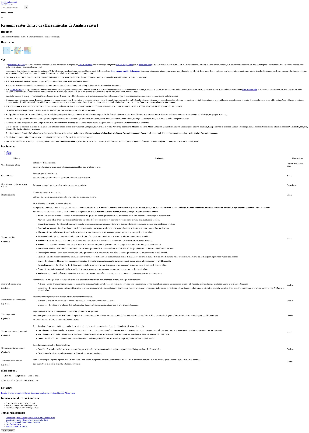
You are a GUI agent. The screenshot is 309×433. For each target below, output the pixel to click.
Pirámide (60, 393)
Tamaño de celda (7, 393)
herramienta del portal (16, 65)
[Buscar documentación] (26, 7)
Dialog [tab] (8, 152)
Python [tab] (8, 154)
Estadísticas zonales (13, 424)
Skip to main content (9, 2)
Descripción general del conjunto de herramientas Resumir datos (30, 418)
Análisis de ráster (145, 65)
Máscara (26, 393)
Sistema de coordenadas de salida (43, 393)
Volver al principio (8, 431)
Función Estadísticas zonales (17, 426)
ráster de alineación (249, 90)
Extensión (18, 393)
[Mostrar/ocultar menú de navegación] (12, 4)
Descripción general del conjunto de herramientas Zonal (27, 420)
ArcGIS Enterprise (85, 65)
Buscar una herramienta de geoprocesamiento (23, 422)
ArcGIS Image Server (124, 65)
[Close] (2, 17)
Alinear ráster (70, 393)
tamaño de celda (16, 90)
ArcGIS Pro (6, 4)
